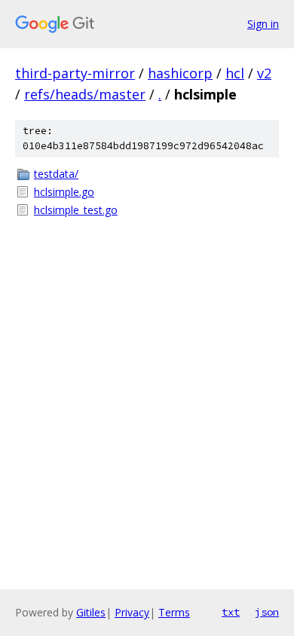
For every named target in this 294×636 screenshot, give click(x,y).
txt (231, 612)
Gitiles (91, 612)
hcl (234, 73)
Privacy (132, 612)
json (267, 612)
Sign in (263, 24)
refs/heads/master (84, 94)
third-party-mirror (75, 73)
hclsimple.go (64, 192)
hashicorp (180, 73)
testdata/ (56, 174)
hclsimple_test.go (76, 210)
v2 (264, 73)
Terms (174, 612)
